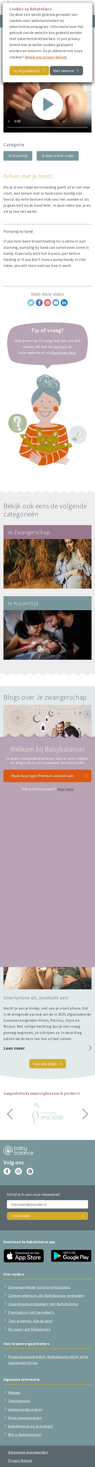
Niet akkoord (63, 70)
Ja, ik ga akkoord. (26, 70)
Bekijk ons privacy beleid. (46, 57)
